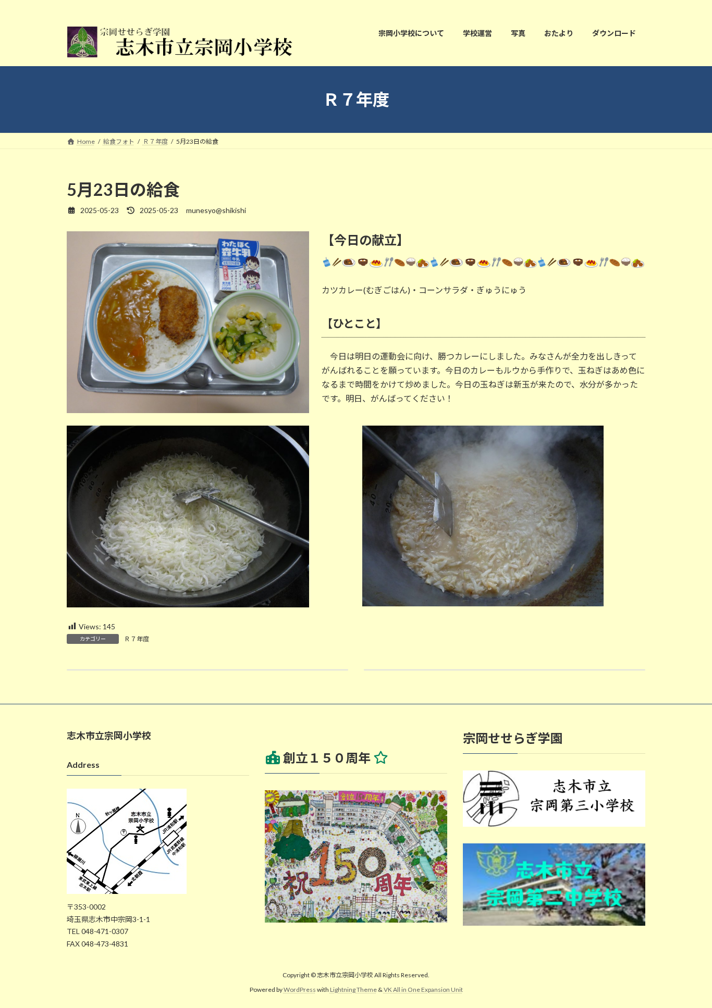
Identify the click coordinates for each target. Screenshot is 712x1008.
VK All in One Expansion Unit (423, 990)
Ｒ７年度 (136, 639)
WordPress (300, 990)
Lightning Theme (353, 990)
